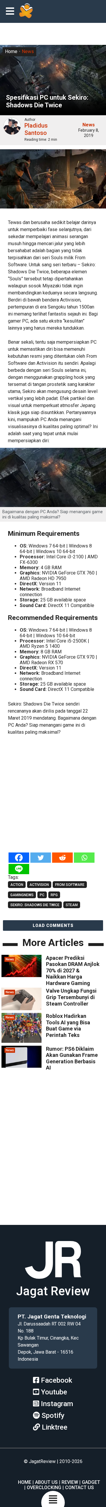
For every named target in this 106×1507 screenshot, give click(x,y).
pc (42, 895)
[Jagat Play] (26, 11)
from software (70, 885)
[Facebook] (19, 857)
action (16, 885)
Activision (39, 885)
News (28, 51)
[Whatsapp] (84, 857)
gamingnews (22, 895)
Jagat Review (53, 1291)
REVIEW (70, 1482)
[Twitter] (40, 857)
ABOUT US (46, 1482)
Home (11, 51)
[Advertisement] (53, 794)
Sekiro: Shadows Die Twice (34, 905)
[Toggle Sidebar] (11, 11)
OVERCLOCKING (44, 1487)
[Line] (19, 869)
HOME (24, 1482)
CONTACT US (79, 1487)
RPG (54, 895)
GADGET (91, 1482)
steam (72, 905)
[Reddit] (62, 857)
